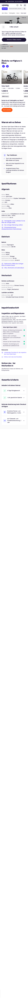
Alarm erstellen (7, 110)
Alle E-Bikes (5, 13)
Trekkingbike (12, 13)
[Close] (15, 1)
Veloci (17, 13)
